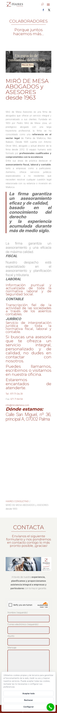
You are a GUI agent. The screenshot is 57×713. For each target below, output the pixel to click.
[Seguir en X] (49, 10)
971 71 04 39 (16, 393)
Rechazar (28, 700)
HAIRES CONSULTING (17, 501)
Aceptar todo (28, 693)
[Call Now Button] (50, 707)
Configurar (28, 707)
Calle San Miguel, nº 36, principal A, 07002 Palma (28, 417)
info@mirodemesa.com (17, 405)
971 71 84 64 (17, 399)
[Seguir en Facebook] (43, 10)
